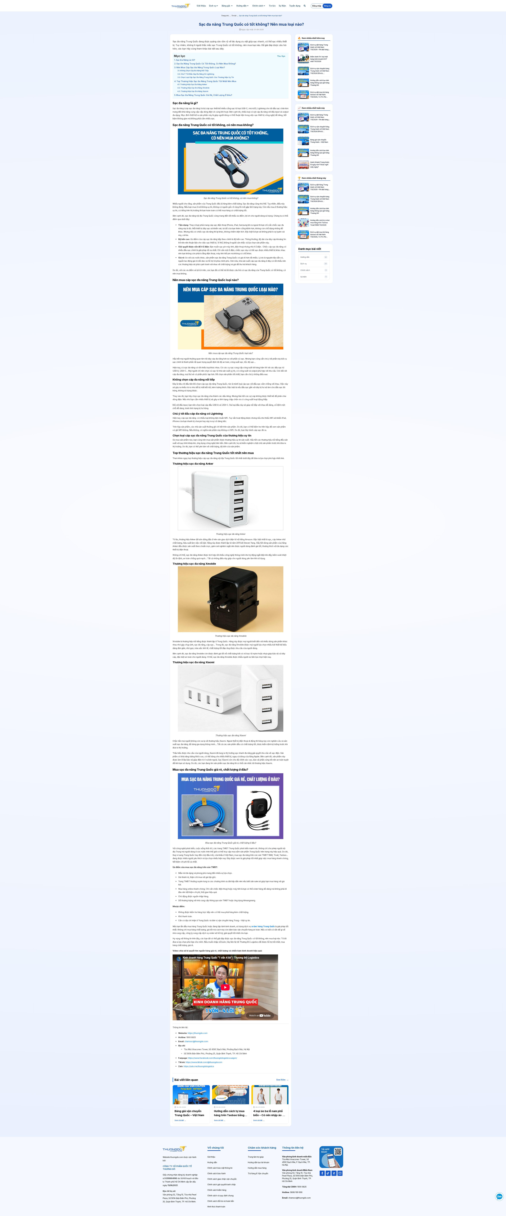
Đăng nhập (316, 6)
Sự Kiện (282, 6)
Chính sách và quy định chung (220, 1195)
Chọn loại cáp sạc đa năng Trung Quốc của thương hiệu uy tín (207, 77)
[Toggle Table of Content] (281, 56)
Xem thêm (282, 1079)
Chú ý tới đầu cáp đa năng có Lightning (197, 74)
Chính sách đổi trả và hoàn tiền (220, 1201)
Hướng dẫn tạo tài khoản (258, 1162)
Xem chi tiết (180, 1120)
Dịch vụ (212, 6)
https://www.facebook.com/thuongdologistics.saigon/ (212, 1058)
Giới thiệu (201, 6)
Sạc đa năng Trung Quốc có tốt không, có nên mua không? (206, 64)
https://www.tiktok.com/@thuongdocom (204, 1062)
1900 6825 (294, 1187)
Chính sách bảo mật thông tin (219, 1168)
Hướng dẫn (241, 6)
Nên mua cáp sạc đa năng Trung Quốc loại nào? (200, 67)
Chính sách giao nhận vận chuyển (222, 1179)
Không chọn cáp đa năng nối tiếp (194, 71)
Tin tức (272, 6)
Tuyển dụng (294, 6)
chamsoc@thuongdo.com (196, 1041)
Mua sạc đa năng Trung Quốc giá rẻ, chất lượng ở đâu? (204, 95)
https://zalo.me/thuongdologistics (199, 1066)
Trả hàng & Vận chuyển (258, 1173)
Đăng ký (327, 6)
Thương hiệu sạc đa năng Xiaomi (194, 91)
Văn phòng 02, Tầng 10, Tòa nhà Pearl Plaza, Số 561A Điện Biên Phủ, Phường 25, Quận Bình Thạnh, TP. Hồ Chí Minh (297, 1175)
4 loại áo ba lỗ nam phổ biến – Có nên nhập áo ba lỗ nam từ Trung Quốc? (269, 1115)
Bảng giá (226, 6)
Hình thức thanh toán (216, 1206)
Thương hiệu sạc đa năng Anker (193, 84)
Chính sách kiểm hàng (216, 1190)
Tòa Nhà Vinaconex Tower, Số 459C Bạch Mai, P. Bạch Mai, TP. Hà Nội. (297, 1160)
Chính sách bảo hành (216, 1173)
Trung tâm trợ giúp (256, 1157)
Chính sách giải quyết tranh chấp (221, 1184)
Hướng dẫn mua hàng (257, 1168)
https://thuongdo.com (197, 1033)
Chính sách (257, 6)
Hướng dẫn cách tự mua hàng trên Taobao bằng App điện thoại (229, 1115)
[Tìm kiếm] (305, 5)
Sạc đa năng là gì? (185, 60)
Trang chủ (225, 16)
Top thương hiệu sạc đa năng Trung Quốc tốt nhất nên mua (206, 81)
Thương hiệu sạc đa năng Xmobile (195, 88)
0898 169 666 (292, 1192)
